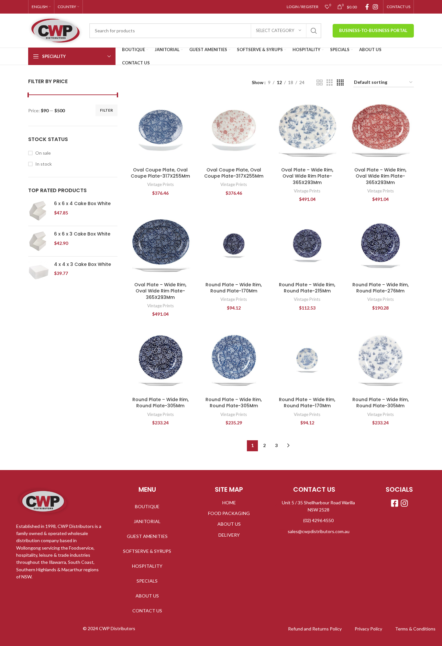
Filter (106, 110)
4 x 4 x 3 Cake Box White (82, 264)
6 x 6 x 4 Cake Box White (82, 204)
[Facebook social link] (367, 7)
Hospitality (147, 566)
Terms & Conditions (415, 628)
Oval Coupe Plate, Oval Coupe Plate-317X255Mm (160, 173)
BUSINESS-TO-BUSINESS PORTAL (373, 30)
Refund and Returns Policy (315, 628)
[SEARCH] (313, 30)
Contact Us (147, 610)
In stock (43, 164)
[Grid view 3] (329, 83)
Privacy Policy (368, 628)
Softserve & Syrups (147, 551)
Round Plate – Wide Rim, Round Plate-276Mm (380, 287)
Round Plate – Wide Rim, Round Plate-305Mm (160, 402)
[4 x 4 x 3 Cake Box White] (38, 271)
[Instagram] (404, 503)
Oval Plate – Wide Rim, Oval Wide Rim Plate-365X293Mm (307, 176)
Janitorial (147, 521)
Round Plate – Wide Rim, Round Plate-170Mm (233, 287)
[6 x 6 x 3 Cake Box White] (38, 241)
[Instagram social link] (375, 7)
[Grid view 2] (319, 83)
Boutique (147, 506)
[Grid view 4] (340, 83)
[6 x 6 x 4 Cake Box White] (38, 211)
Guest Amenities (147, 536)
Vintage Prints (160, 184)
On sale (43, 153)
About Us (147, 595)
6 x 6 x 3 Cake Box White (82, 234)
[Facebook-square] (395, 503)
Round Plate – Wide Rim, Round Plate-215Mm (307, 287)
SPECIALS (147, 581)
